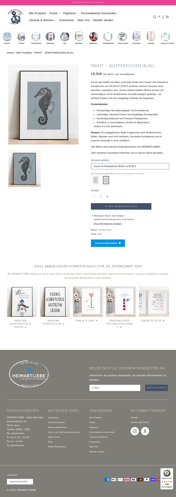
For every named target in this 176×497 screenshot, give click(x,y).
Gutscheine (94, 442)
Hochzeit (137, 43)
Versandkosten (127, 74)
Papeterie (93, 427)
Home (10, 52)
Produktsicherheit (56, 422)
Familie (151, 43)
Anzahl (95, 190)
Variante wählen (100, 160)
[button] (55, 13)
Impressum (53, 417)
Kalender (50, 43)
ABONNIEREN (156, 388)
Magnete (93, 43)
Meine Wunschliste (57, 447)
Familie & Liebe (84, 320)
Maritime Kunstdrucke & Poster (20, 323)
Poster (22, 43)
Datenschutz (54, 437)
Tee (64, 43)
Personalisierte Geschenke (102, 432)
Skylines (79, 43)
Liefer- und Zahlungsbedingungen (64, 432)
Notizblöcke (107, 43)
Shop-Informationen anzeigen (108, 223)
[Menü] (171, 469)
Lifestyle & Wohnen (98, 437)
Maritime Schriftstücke (52, 322)
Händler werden (96, 451)
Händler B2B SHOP (140, 422)
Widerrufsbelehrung (57, 427)
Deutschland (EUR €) (19, 482)
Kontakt (106, 126)
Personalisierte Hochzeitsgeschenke (119, 323)
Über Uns (93, 447)
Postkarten (36, 43)
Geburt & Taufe (165, 43)
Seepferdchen (105, 230)
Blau (100, 234)
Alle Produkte (24, 52)
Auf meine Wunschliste (106, 243)
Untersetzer (122, 43)
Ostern (7, 43)
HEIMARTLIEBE (118, 86)
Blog (50, 442)
